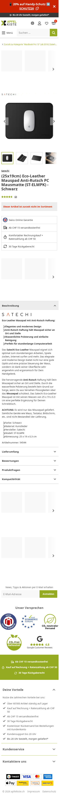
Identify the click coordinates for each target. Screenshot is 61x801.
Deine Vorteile (13, 690)
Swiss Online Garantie (21, 220)
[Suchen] (53, 32)
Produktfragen (11, 470)
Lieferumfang (10, 451)
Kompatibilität (11, 479)
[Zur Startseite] (8, 23)
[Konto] (39, 23)
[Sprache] (32, 23)
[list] (29, 69)
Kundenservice (13, 749)
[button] (7, 32)
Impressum (33, 791)
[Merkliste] (46, 23)
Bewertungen (10, 460)
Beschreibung (10, 305)
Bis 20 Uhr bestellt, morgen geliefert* (27, 738)
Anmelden (48, 593)
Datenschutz (49, 791)
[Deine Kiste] (53, 23)
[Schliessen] (54, 6)
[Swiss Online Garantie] (8, 621)
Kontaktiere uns (14, 761)
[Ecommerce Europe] (29, 621)
